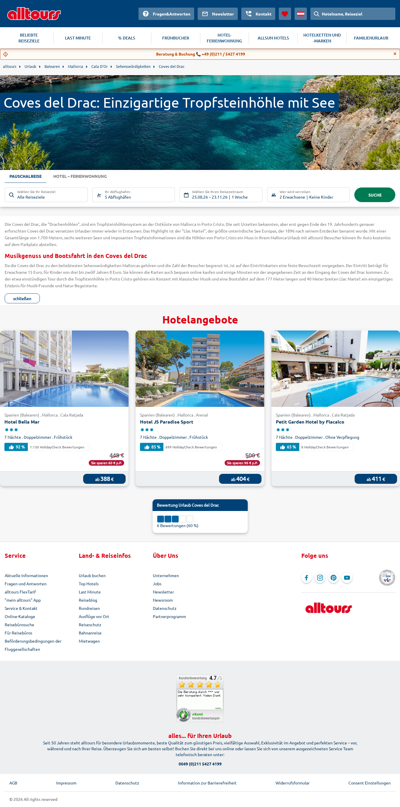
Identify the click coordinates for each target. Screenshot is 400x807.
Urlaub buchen (92, 575)
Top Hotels (89, 583)
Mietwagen (89, 640)
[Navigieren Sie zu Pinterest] (333, 577)
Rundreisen (89, 608)
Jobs (157, 583)
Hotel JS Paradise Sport (166, 422)
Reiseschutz (90, 624)
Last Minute (90, 591)
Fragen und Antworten (26, 583)
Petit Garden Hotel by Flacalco (310, 422)
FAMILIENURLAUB (371, 38)
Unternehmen (166, 575)
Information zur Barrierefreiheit (207, 782)
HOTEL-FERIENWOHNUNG (224, 38)
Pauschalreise (25, 176)
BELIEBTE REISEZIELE (29, 38)
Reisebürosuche (19, 624)
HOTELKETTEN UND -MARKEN (322, 38)
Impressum (66, 782)
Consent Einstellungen (369, 782)
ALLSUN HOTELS (273, 38)
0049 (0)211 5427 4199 (200, 763)
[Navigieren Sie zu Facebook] (306, 577)
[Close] (395, 54)
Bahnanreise (90, 632)
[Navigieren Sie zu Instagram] (320, 577)
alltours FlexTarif (20, 591)
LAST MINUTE (78, 38)
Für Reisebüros (18, 632)
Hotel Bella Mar (22, 422)
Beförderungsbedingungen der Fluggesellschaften (33, 645)
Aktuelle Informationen (26, 575)
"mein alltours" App (23, 600)
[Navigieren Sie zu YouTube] (347, 577)
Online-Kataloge (20, 616)
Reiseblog (88, 600)
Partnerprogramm (169, 616)
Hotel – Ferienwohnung (80, 176)
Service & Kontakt (21, 608)
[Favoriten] (285, 14)
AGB (13, 782)
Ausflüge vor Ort (94, 616)
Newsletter (163, 591)
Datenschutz (165, 608)
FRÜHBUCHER (175, 38)
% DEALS (126, 38)
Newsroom (163, 600)
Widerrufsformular (293, 782)
